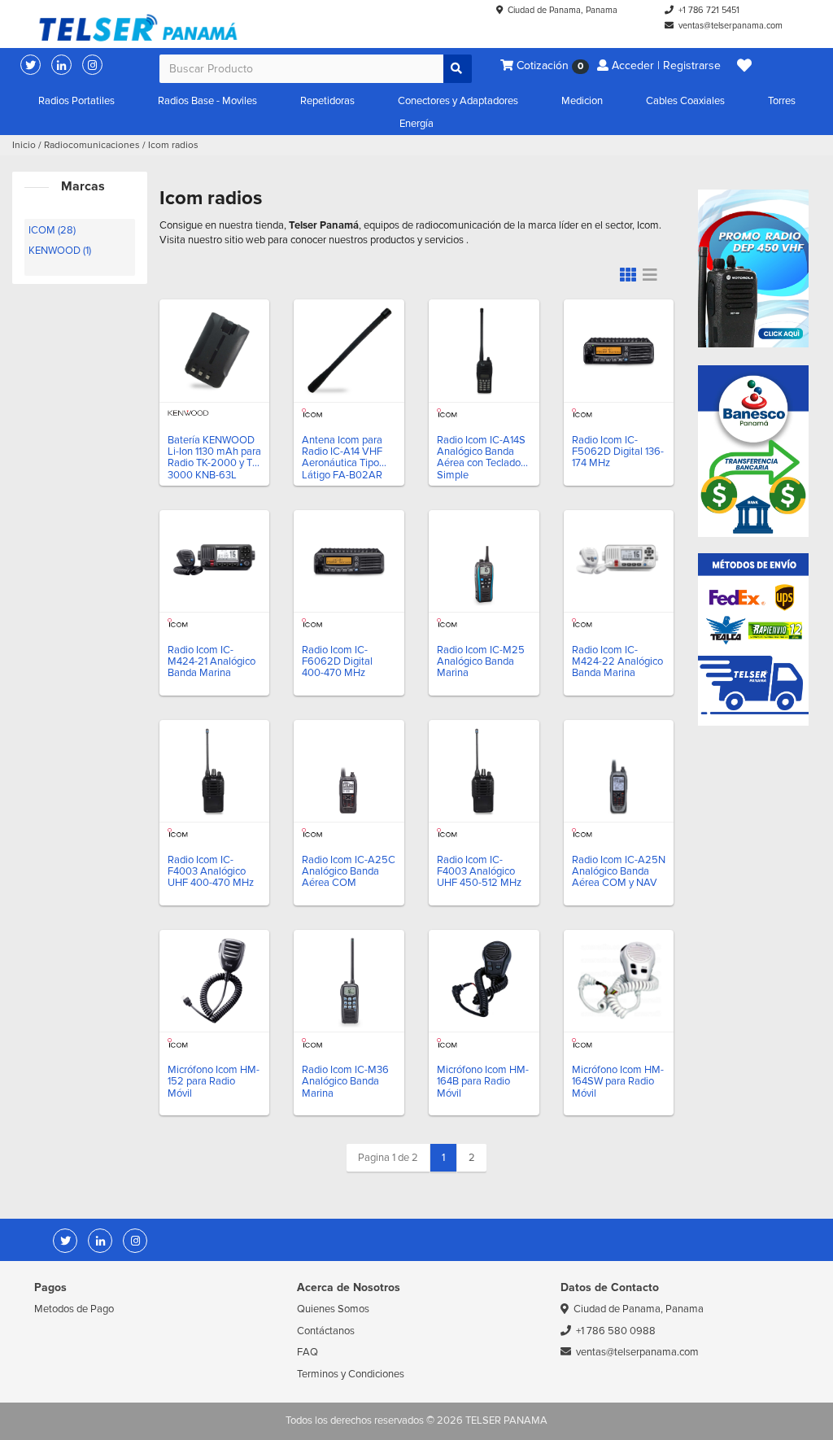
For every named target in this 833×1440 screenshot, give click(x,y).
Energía (416, 123)
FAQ (307, 1352)
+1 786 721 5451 (708, 10)
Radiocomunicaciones (92, 145)
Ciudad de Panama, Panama (562, 10)
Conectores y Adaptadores (458, 100)
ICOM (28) (52, 230)
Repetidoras (327, 100)
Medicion (582, 100)
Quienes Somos (333, 1309)
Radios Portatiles (76, 100)
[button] (744, 66)
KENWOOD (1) (59, 250)
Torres (782, 100)
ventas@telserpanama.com (730, 25)
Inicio (24, 145)
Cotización (548, 65)
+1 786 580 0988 (616, 1330)
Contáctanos (326, 1330)
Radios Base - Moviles (207, 100)
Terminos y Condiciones (350, 1374)
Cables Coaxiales (685, 100)
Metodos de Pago (74, 1309)
